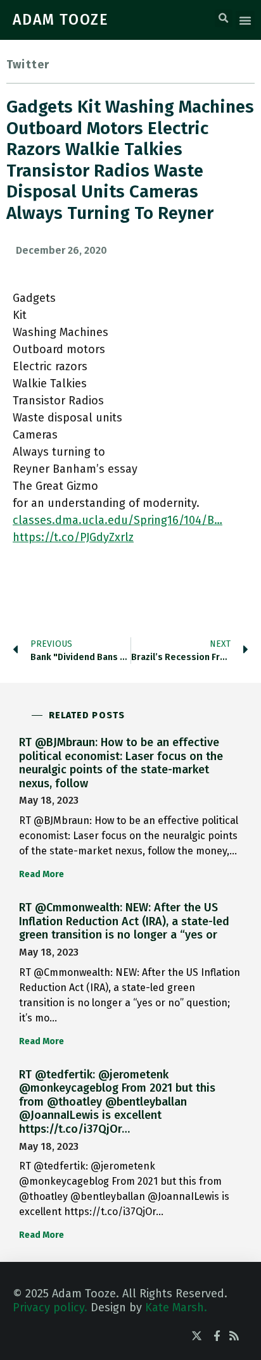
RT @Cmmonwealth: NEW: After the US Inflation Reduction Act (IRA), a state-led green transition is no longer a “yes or (124, 921)
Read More (41, 874)
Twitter (27, 65)
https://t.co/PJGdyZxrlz (73, 537)
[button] (223, 18)
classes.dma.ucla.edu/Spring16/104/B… (117, 520)
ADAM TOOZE (61, 19)
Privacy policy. (50, 1307)
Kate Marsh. (176, 1307)
